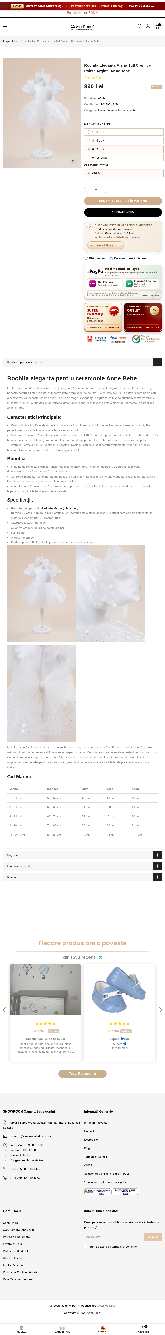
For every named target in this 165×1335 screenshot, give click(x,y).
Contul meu (10, 1222)
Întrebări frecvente (95, 1122)
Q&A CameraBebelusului (18, 1229)
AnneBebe (99, 98)
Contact (89, 1131)
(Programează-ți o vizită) (26, 1160)
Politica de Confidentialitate (20, 1272)
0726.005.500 (107, 1305)
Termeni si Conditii (95, 1156)
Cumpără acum (123, 212)
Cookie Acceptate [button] (14, 1265)
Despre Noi (91, 1139)
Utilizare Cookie (13, 1258)
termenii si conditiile (124, 1246)
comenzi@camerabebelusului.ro (30, 1136)
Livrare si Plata (12, 1244)
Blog (87, 1148)
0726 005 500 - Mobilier (25, 1169)
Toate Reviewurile (82, 1073)
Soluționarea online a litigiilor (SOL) (106, 1173)
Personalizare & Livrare (130, 258)
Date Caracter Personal (18, 1279)
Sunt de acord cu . (113, 1246)
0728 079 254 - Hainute (25, 1177)
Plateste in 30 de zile (16, 1251)
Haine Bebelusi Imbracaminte (117, 110)
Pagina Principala (13, 41)
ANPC (88, 1165)
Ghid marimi (97, 258)
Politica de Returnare (16, 1236)
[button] (92, 77)
